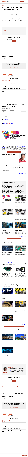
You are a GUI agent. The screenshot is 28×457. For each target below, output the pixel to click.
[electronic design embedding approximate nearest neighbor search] (7, 350)
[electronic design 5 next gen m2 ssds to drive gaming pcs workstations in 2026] (20, 198)
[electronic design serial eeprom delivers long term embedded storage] (20, 248)
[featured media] (7, 318)
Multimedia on (8, 123)
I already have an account (14, 67)
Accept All (25, 455)
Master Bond (3, 81)
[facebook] (11, 14)
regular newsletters (17, 331)
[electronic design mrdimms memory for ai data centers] (7, 291)
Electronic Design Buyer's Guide (7, 262)
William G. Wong (4, 110)
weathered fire (5, 168)
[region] (14, 60)
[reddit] (15, 14)
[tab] (4, 58)
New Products (5, 120)
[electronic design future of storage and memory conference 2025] (7, 337)
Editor (10, 370)
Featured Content (5, 119)
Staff (2, 11)
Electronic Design (12, 110)
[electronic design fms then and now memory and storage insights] (20, 291)
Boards (3, 5)
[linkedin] (12, 14)
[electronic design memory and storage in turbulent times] (7, 198)
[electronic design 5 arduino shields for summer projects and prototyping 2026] (7, 212)
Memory (3, 102)
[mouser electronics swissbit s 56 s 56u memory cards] (20, 269)
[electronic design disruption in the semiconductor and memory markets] (7, 304)
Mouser (15, 80)
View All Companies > (14, 83)
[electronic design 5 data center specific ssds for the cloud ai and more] (20, 212)
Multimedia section (11, 162)
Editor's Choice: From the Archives (11, 124)
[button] (2, 1)
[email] (16, 14)
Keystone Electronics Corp (5, 80)
